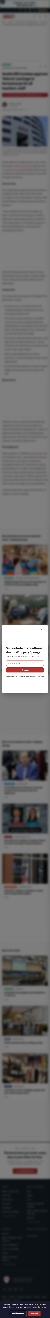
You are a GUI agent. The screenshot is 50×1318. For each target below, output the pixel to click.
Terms (31, 676)
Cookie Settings (18, 1313)
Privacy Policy (39, 676)
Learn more (42, 1307)
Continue (25, 670)
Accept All (34, 1313)
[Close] (42, 630)
